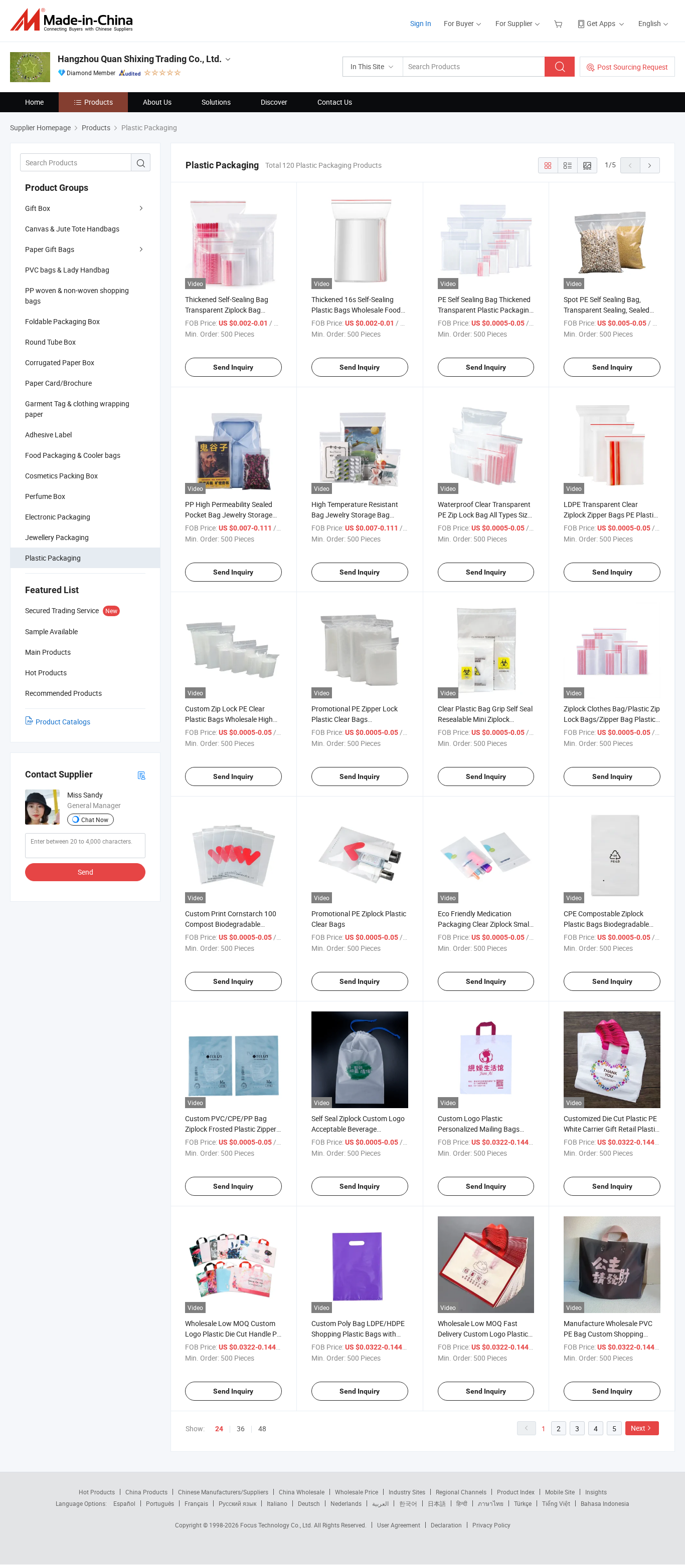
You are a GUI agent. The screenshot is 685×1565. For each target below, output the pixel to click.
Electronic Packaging (57, 516)
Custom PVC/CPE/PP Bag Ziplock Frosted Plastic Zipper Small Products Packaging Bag (233, 1129)
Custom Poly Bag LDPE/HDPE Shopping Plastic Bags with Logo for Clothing (358, 1334)
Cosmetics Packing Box (61, 475)
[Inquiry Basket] (559, 23)
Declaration (446, 1525)
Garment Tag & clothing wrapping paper (77, 409)
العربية (380, 1503)
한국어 (408, 1503)
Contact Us (334, 102)
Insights (596, 1492)
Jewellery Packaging (57, 537)
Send (85, 872)
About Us (157, 102)
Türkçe (523, 1503)
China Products (146, 1492)
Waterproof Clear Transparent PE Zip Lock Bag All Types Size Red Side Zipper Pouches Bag (484, 514)
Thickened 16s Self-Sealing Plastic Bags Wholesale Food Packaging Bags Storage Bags (358, 310)
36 (241, 1428)
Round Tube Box (50, 342)
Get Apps (601, 23)
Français (196, 1503)
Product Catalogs (63, 721)
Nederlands (346, 1503)
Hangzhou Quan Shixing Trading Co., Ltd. (140, 59)
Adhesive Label (48, 434)
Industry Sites (407, 1492)
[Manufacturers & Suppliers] (74, 20)
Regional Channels (461, 1492)
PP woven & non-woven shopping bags (77, 296)
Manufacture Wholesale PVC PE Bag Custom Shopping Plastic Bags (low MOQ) (608, 1334)
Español (124, 1503)
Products (98, 102)
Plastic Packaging (53, 558)
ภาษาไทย (490, 1503)
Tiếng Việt (556, 1503)
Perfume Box (45, 496)
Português (160, 1503)
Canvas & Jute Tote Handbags (72, 228)
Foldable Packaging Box (62, 321)
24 (219, 1429)
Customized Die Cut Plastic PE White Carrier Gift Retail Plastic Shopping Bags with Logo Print (612, 1129)
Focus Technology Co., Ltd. (277, 1525)
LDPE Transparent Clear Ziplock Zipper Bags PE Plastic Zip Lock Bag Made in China (610, 514)
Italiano (277, 1503)
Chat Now (94, 820)
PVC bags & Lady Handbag (67, 270)
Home (34, 102)
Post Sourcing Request (632, 67)
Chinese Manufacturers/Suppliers (223, 1492)
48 (262, 1428)
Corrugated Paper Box (59, 362)
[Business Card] (141, 774)
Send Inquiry (233, 367)
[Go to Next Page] (649, 165)
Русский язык (237, 1503)
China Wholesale (301, 1492)
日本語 (437, 1503)
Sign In (420, 23)
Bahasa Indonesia (605, 1503)
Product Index (516, 1492)
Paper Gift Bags (49, 249)
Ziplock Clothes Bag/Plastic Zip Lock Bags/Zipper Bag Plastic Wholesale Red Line (612, 719)
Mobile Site (560, 1492)
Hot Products (97, 1492)
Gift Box (37, 208)
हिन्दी (461, 1503)
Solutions (216, 102)
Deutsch (309, 1503)
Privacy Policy (491, 1525)
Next (638, 1428)
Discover (274, 102)
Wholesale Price (356, 1492)
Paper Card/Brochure (58, 383)
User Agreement (398, 1525)
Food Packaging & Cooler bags (72, 455)
